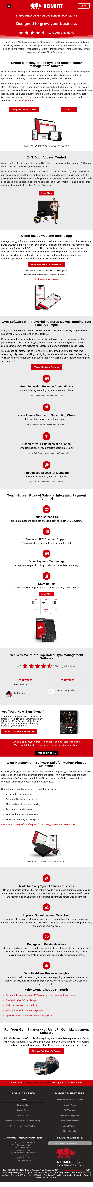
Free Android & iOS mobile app (21, 1010)
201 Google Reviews (64, 666)
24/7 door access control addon (21, 1015)
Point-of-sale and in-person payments (24, 1020)
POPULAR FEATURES (70, 1103)
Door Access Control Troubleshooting (23, 1131)
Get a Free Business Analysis (23, 1136)
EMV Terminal (70, 1120)
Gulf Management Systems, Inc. (72, 1180)
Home (23, 1110)
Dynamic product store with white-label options (29, 1025)
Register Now (23, 1115)
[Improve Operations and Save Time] (46, 918)
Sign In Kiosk (70, 1115)
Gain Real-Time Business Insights (46, 983)
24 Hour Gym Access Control (70, 1110)
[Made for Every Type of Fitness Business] (46, 888)
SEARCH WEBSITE (70, 1147)
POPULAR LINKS (23, 1103)
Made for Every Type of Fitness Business (46, 896)
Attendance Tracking (70, 1131)
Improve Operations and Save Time (46, 925)
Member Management (69, 1125)
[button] (9, 6)
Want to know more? (22, 100)
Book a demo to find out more (46, 279)
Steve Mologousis (23, 690)
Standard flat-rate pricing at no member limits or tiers (41, 1005)
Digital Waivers (70, 1136)
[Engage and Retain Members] (46, 947)
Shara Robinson (65, 703)
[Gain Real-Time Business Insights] (46, 976)
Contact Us (23, 1125)
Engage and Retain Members (46, 954)
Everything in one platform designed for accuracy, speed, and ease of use (38, 834)
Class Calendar (70, 1141)
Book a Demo (23, 1120)
